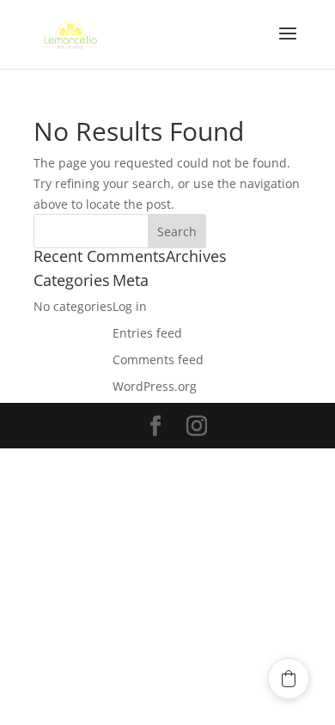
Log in (130, 306)
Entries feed (147, 333)
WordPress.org (155, 386)
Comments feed (158, 359)
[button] (288, 678)
